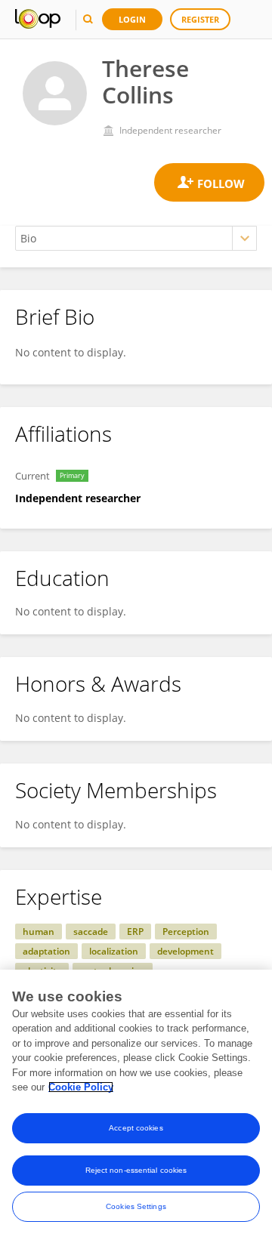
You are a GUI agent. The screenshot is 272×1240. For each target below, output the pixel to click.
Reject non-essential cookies (136, 1170)
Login (132, 19)
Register (200, 19)
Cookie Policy (80, 1087)
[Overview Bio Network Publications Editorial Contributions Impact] (136, 238)
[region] (136, 1105)
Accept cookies (135, 1128)
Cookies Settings (136, 1206)
